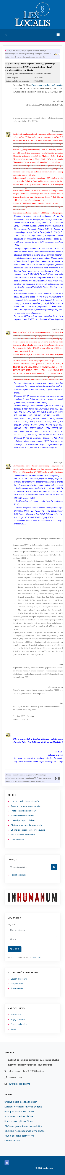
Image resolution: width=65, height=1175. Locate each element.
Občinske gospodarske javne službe (27, 825)
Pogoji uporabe (17, 1019)
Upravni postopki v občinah (23, 820)
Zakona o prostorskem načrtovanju (46, 85)
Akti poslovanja (17, 983)
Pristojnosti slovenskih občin (23, 811)
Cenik (13, 1029)
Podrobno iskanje (18, 875)
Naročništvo (16, 1014)
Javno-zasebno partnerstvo (23, 834)
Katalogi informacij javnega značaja (26, 806)
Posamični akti (17, 988)
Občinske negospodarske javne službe (28, 830)
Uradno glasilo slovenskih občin (25, 801)
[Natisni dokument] (55, 54)
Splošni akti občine (19, 979)
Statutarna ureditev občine (22, 815)
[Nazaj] (59, 54)
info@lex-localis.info (19, 1083)
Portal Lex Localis (19, 1024)
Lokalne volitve (17, 839)
